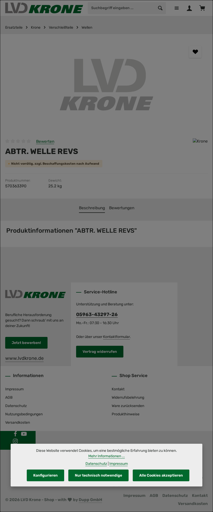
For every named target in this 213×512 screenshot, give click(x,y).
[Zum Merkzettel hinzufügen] (195, 52)
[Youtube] (24, 435)
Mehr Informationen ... (106, 456)
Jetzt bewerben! (26, 343)
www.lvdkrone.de (24, 358)
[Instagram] (15, 443)
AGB (8, 397)
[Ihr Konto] (189, 8)
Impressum (14, 389)
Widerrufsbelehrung (128, 397)
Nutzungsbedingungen (24, 414)
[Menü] (176, 8)
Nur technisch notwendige (98, 475)
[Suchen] (160, 8)
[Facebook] (15, 435)
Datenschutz (16, 406)
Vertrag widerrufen (100, 351)
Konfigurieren (45, 475)
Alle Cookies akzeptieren (161, 475)
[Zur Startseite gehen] (44, 8)
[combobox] (121, 8)
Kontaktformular (116, 337)
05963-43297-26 (97, 314)
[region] (106, 83)
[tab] (92, 208)
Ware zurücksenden (128, 406)
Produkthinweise (125, 414)
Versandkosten (17, 422)
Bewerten (45, 141)
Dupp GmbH (90, 499)
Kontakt (118, 389)
